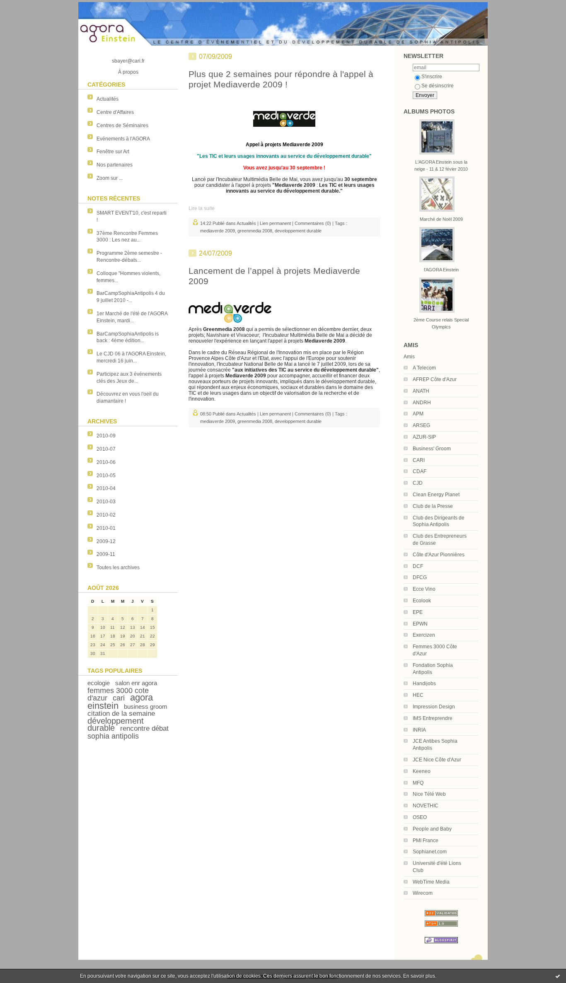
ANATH (421, 391)
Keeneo (422, 771)
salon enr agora (136, 682)
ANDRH (422, 403)
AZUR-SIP (424, 437)
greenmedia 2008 (254, 230)
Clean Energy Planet (436, 495)
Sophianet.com (430, 852)
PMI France (425, 840)
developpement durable (298, 230)
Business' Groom (432, 449)
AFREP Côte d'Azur (435, 379)
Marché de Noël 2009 (441, 219)
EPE (418, 612)
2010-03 (106, 502)
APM (418, 414)
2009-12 (106, 541)
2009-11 (106, 554)
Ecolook (422, 601)
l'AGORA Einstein (441, 269)
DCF (418, 566)
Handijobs (424, 683)
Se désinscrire (437, 86)
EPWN (420, 624)
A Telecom (424, 368)
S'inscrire (431, 77)
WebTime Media (431, 882)
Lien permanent (275, 223)
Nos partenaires (115, 165)
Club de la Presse (433, 506)
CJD (418, 483)
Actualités (108, 99)
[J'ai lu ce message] (557, 976)
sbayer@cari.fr (128, 61)
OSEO (420, 817)
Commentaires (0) (313, 223)
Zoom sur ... (110, 178)
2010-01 (106, 528)
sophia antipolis (113, 736)
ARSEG (421, 425)
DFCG (420, 577)
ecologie (98, 682)
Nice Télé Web (429, 794)
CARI (419, 460)
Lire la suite (202, 208)
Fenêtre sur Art (113, 152)
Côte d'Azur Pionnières (438, 555)
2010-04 (106, 488)
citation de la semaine (121, 713)
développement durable (115, 724)
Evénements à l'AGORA (123, 139)
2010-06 (106, 462)
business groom (145, 706)
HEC (418, 695)
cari (119, 698)
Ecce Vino (424, 589)
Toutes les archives (118, 567)
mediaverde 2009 (217, 230)
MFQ (418, 783)
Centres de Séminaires (122, 125)
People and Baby (432, 829)
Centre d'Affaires (115, 112)
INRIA (419, 730)
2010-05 (106, 475)
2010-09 (106, 436)
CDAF (419, 471)
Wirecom (423, 893)
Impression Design (434, 707)
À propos (128, 72)
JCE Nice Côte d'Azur (437, 760)
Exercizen (424, 635)
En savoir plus (419, 976)
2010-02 (106, 515)
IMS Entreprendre (432, 718)
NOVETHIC (425, 806)
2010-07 (106, 449)
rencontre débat (144, 728)
